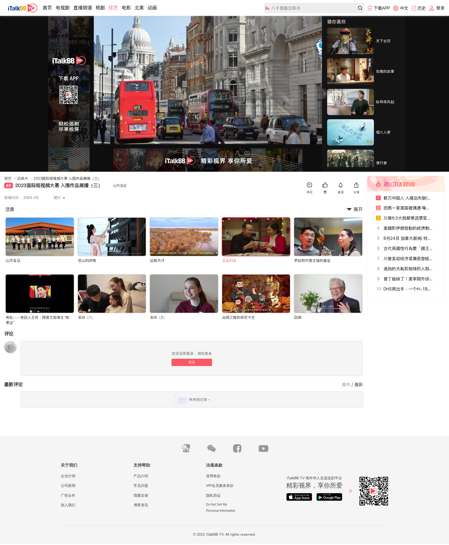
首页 (47, 7)
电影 (126, 7)
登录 (191, 362)
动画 (152, 7)
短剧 (100, 7)
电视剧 (63, 7)
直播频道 (82, 7)
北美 (139, 7)
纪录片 (25, 178)
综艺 (113, 7)
